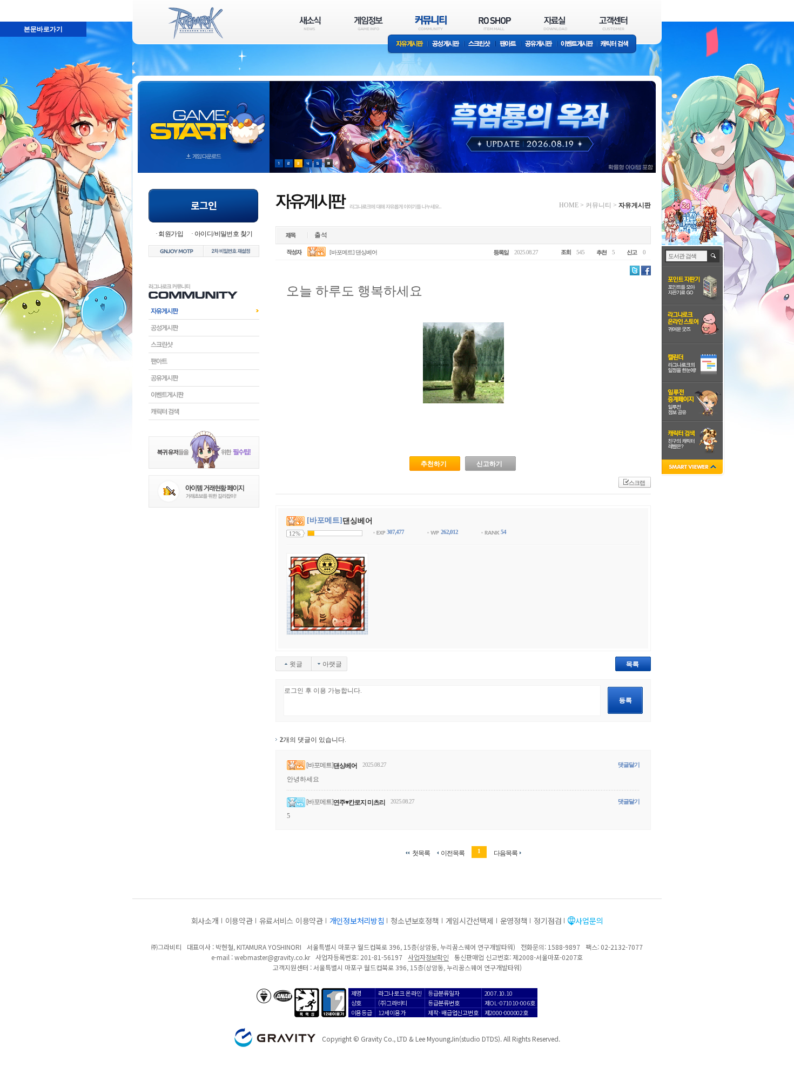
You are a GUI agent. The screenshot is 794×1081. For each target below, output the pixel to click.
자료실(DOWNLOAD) (554, 23)
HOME (568, 205)
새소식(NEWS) (310, 23)
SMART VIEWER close (693, 468)
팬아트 (508, 45)
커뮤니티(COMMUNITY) (431, 23)
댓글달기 (629, 764)
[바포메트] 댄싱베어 (353, 252)
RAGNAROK (195, 23)
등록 (625, 700)
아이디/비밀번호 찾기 (223, 234)
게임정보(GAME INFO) (369, 23)
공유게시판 (539, 45)
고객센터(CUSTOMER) (613, 23)
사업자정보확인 (428, 957)
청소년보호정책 (415, 920)
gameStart (204, 117)
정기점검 (547, 920)
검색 (713, 255)
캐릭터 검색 (617, 45)
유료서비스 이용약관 (291, 920)
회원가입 (170, 234)
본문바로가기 (19, 5)
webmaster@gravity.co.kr (272, 957)
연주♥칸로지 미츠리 (359, 802)
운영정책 (514, 920)
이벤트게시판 (577, 45)
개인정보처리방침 (357, 920)
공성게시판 (446, 45)
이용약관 (239, 920)
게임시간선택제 (470, 920)
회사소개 (205, 920)
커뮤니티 (598, 205)
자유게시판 (408, 45)
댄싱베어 (345, 765)
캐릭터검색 (204, 411)
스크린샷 (480, 45)
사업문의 (589, 920)
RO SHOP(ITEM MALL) (494, 23)
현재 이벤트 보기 (329, 163)
